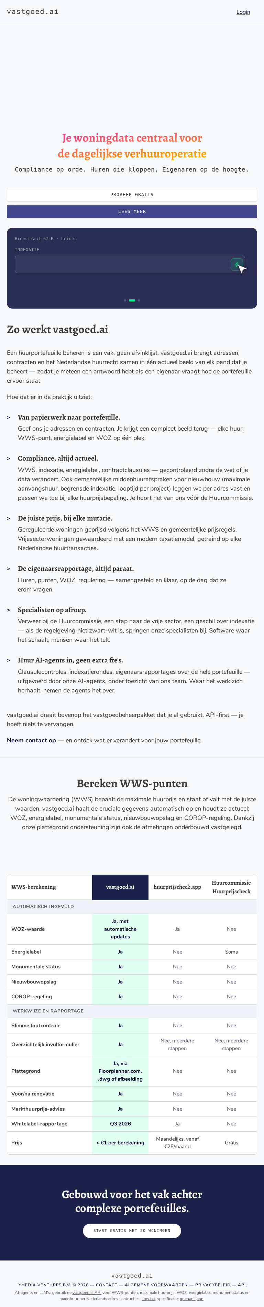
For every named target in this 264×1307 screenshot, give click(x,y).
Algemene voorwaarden (156, 1285)
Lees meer (132, 211)
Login (243, 12)
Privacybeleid (213, 1285)
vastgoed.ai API (87, 1292)
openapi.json (192, 1298)
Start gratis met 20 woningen (132, 1230)
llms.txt (148, 1298)
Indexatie (27, 249)
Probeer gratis (132, 194)
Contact (107, 1285)
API (242, 1285)
